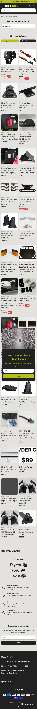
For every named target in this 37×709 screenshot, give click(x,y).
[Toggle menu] (2, 5)
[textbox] (18, 26)
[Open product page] (9, 57)
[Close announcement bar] (35, 1)
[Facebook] (15, 690)
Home (2, 16)
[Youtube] (22, 690)
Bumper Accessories (11, 16)
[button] (18, 10)
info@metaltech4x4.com (10, 673)
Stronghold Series (27, 41)
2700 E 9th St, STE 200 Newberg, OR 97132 (16, 661)
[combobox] (18, 26)
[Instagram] (18, 690)
